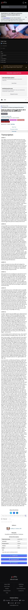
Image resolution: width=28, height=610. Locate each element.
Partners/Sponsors (21, 588)
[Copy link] (25, 516)
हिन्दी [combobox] (5, 99)
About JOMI (7, 584)
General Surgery (5, 119)
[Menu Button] (25, 2)
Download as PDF (15, 559)
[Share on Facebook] (14, 513)
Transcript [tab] (14, 131)
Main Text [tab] (14, 127)
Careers (21, 586)
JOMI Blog (21, 584)
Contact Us (21, 590)
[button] (14, 31)
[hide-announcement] (26, 17)
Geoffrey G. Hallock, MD (15, 528)
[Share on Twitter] (11, 513)
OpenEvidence (6, 17)
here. (4, 68)
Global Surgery (21, 119)
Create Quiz (15, 555)
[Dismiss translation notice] (26, 67)
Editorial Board (7, 590)
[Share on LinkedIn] (17, 513)
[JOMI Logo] (4, 2)
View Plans (14, 83)
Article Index (7, 586)
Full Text (13, 124)
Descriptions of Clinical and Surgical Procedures (13, 107)
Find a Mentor (15, 563)
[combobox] (12, 7)
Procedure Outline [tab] (14, 129)
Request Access (14, 94)
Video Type (3, 41)
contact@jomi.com (14, 605)
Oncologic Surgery (5, 121)
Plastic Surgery (13, 119)
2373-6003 (15, 579)
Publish (7, 588)
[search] (25, 7)
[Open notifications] (23, 3)
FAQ (7, 592)
